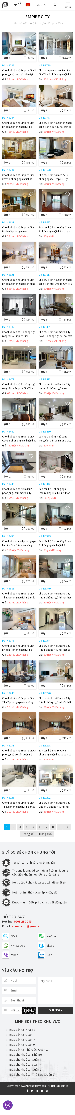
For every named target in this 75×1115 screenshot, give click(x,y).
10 (67, 827)
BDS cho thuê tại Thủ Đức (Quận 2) (32, 1074)
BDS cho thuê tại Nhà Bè (25, 1054)
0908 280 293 (23, 921)
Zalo (49, 955)
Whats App (18, 945)
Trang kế (28, 834)
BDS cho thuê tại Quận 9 (25, 1069)
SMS (14, 936)
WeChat (52, 936)
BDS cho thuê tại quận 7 (25, 1064)
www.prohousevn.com (34, 1086)
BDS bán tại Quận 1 (22, 1035)
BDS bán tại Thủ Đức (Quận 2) (29, 1049)
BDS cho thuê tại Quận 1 (25, 1059)
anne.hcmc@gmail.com (28, 926)
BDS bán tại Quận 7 (22, 1039)
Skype (50, 945)
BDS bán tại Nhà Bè (22, 1030)
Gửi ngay (55, 1010)
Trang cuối (45, 834)
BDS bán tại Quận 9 (22, 1044)
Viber (14, 955)
